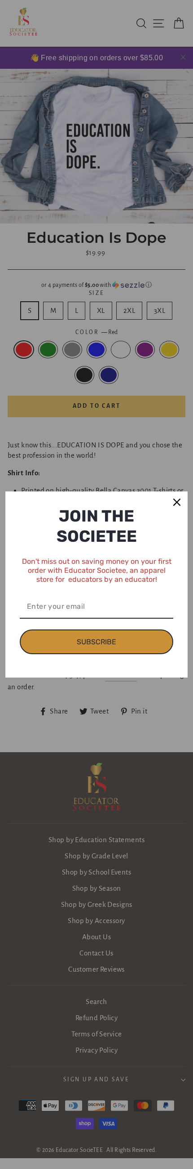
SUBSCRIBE (96, 642)
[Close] (177, 502)
